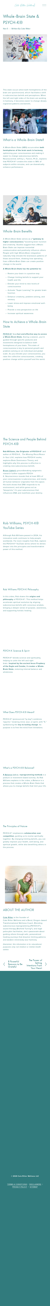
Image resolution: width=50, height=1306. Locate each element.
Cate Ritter (25, 28)
